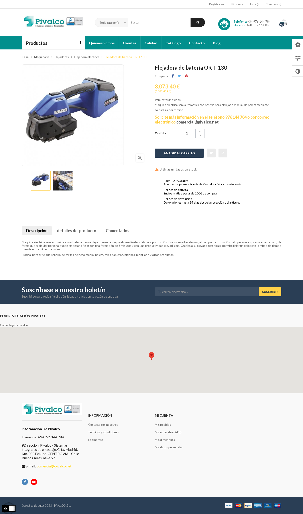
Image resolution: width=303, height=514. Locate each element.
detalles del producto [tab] (76, 230)
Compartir (173, 76)
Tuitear (179, 76)
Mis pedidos (163, 424)
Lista (253, 4)
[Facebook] (25, 482)
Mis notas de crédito (168, 432)
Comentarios (117, 230)
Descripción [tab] (36, 230)
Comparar (272, 4)
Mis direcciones (165, 439)
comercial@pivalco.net (197, 122)
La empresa (95, 439)
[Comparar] (222, 153)
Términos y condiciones (103, 432)
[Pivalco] (53, 22)
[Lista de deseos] (211, 153)
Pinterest (186, 76)
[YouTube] (34, 482)
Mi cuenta (237, 4)
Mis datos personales (169, 447)
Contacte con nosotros (103, 424)
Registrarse (216, 4)
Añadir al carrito (179, 153)
